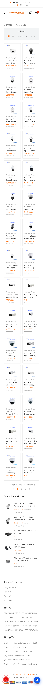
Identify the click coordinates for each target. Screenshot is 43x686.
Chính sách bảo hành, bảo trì (15, 647)
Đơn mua (7, 592)
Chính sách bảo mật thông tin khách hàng (20, 664)
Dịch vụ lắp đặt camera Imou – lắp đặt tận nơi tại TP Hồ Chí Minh (21, 626)
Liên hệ (15, 2)
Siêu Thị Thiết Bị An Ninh (24, 674)
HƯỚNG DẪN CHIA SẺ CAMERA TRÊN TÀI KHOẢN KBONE (21, 630)
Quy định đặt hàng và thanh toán (17, 660)
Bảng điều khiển (10, 588)
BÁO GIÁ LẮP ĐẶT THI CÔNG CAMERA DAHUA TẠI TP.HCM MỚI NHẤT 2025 (21, 613)
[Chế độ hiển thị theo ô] (8, 36)
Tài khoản (8, 600)
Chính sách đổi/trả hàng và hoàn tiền (18, 651)
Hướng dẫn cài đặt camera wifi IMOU (18, 617)
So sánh (28, 2)
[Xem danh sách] (12, 36)
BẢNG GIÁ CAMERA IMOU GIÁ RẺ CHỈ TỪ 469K (21, 622)
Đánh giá (7, 596)
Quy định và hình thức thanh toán (17, 656)
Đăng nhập (23, 5)
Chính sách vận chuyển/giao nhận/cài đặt (20, 643)
